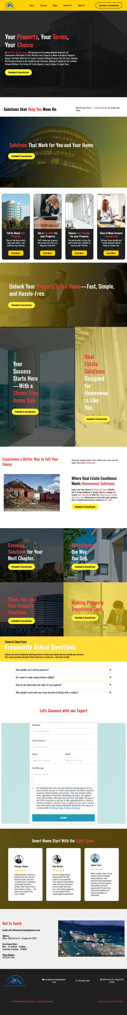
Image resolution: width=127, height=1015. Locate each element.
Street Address (39, 740)
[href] (91, 938)
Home (32, 5)
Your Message (38, 768)
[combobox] (35, 760)
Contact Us (67, 5)
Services (43, 5)
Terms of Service (73, 808)
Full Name (36, 725)
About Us (81, 5)
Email (68, 754)
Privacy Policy (58, 808)
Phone (35, 754)
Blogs (55, 5)
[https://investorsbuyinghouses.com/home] (9, 5)
